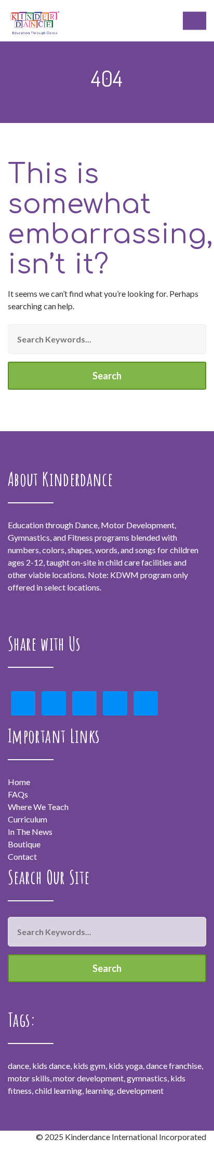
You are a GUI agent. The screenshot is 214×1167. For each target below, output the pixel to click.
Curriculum (27, 819)
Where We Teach (38, 807)
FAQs (18, 794)
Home (19, 782)
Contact (22, 856)
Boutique (24, 844)
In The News (30, 831)
